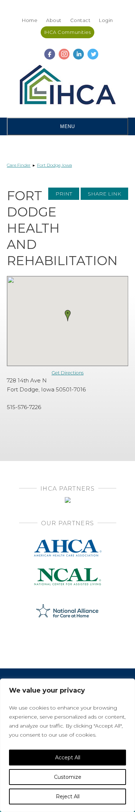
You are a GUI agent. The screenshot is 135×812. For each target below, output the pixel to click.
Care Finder (19, 165)
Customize (67, 777)
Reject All (68, 796)
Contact (80, 20)
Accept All (67, 757)
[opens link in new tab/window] (49, 51)
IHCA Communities (67, 32)
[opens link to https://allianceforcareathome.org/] (67, 610)
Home (29, 20)
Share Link (104, 193)
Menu (67, 126)
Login (106, 20)
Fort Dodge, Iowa (54, 165)
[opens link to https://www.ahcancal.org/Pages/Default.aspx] (68, 541)
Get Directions (67, 373)
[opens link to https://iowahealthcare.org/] (68, 86)
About (54, 20)
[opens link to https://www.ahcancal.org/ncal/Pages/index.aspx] (67, 570)
